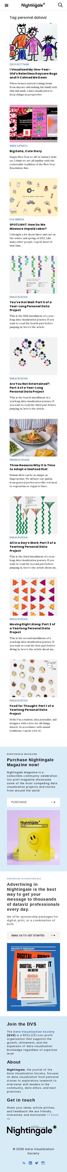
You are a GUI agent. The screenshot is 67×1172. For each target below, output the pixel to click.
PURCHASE (19, 802)
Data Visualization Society (34, 1031)
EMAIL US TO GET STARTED (27, 935)
